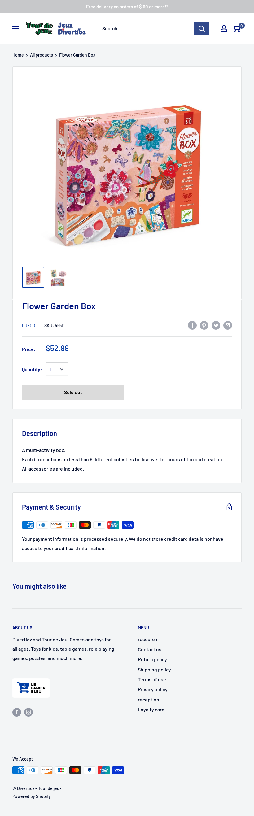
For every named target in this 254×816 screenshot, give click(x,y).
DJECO (28, 325)
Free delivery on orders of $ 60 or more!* (127, 6)
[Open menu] (15, 28)
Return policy (152, 659)
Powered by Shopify (31, 796)
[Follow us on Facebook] (16, 712)
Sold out (73, 392)
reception (148, 699)
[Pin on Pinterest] (204, 325)
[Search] (201, 28)
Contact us (149, 649)
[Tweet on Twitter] (216, 325)
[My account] (224, 28)
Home (18, 55)
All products (41, 55)
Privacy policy (153, 689)
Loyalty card (151, 709)
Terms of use (152, 679)
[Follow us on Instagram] (28, 712)
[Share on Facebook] (192, 325)
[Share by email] (227, 325)
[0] (236, 28)
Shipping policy (154, 669)
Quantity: (32, 369)
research (147, 639)
